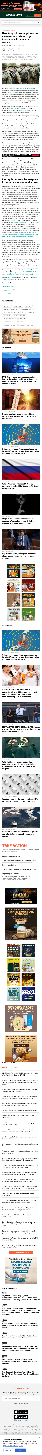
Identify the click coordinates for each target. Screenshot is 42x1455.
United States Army (19, 59)
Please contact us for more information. (14, 880)
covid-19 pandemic (7, 56)
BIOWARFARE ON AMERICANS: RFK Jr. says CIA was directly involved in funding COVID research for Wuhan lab (21, 729)
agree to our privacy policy (13, 1446)
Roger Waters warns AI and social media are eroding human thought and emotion (19, 1090)
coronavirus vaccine (32, 54)
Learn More (8, 1450)
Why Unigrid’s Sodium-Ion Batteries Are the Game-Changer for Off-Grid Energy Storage (19, 1104)
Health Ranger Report (10, 1288)
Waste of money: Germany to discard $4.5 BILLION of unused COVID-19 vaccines (20, 800)
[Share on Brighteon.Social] (4, 50)
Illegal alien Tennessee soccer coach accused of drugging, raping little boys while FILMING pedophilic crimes (18, 521)
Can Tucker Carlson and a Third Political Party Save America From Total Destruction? (19, 1337)
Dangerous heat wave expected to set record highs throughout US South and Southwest (19, 416)
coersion (22, 54)
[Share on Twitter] (13, 50)
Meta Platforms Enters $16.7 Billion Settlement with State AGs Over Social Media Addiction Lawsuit (19, 1097)
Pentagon (10, 59)
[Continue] (38, 1398)
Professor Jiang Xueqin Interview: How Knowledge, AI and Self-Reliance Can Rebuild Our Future (19, 1361)
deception (17, 56)
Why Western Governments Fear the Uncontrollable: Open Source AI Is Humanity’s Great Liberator (20, 1159)
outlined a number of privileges (17, 108)
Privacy (12, 1426)
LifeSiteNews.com (8, 286)
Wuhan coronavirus (30, 59)
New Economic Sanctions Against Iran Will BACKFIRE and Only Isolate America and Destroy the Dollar (20, 1374)
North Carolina (9, 322)
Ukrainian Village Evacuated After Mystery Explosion (19, 1110)
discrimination (24, 56)
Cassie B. (13, 411)
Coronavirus (11, 30)
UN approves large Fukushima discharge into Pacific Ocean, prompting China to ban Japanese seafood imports (20, 451)
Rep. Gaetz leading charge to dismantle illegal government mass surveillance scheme (19, 555)
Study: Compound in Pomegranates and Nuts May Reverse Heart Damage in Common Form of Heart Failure (19, 1224)
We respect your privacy (21, 1403)
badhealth (8, 54)
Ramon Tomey (14, 46)
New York (29, 57)
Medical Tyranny (10, 57)
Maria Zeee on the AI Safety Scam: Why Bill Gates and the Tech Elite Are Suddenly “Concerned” (20, 1208)
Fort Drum (7, 315)
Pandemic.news (10, 277)
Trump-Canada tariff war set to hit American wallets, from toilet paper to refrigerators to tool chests (19, 1187)
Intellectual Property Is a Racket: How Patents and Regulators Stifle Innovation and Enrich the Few (19, 1173)
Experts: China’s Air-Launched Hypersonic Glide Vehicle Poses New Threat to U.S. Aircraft (18, 1131)
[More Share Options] (18, 50)
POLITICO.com (6, 293)
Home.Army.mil (7, 290)
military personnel (21, 57)
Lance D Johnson (15, 446)
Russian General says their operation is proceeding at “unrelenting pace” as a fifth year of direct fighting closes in (20, 1082)
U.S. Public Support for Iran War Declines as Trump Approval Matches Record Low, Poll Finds (19, 1201)
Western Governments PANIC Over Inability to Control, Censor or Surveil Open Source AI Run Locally (20, 1325)
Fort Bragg (32, 56)
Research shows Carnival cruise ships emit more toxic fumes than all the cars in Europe (20, 834)
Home (4, 30)
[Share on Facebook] (9, 50)
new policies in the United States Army (22, 88)
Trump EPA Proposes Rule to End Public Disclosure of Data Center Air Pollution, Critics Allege (20, 1166)
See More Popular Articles (21, 1252)
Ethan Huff (13, 374)
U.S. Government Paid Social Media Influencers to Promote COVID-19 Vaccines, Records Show (19, 1180)
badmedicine (16, 54)
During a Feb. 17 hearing (18, 222)
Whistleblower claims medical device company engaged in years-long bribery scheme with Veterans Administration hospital (19, 765)
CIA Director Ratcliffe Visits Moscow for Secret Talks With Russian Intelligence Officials (20, 1074)
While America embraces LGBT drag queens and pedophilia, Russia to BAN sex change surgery (20, 486)
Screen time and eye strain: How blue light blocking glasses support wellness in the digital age (19, 1232)
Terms (17, 1426)
